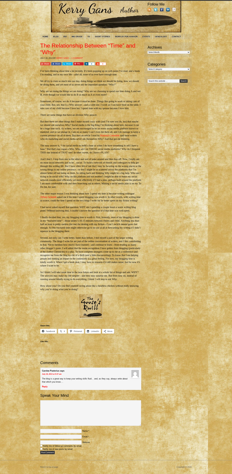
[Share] (86, 63)
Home (45, 37)
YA (88, 37)
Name (85, 431)
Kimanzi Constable (109, 135)
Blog (56, 37)
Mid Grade (77, 37)
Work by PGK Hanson (126, 37)
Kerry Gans (62, 58)
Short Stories (102, 37)
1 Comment (77, 58)
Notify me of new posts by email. (58, 449)
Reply (45, 386)
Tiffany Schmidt (48, 197)
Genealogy (161, 37)
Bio (65, 37)
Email (85, 436)
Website (86, 442)
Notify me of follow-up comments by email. (62, 446)
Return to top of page (49, 467)
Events (146, 37)
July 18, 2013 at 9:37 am (52, 374)
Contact (176, 37)
